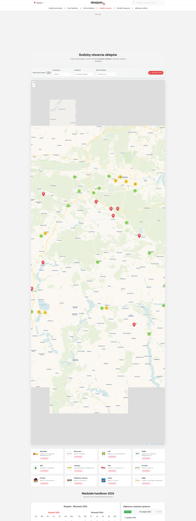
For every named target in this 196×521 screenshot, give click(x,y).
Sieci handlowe (101, 70)
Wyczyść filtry (157, 72)
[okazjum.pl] (98, 3)
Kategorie (77, 70)
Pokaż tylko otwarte (39, 72)
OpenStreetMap (154, 444)
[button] (98, 262)
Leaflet (146, 444)
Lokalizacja (56, 70)
